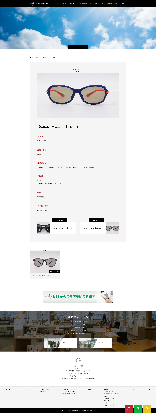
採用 (123, 3)
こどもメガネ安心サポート (68, 391)
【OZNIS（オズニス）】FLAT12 (41, 276)
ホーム (64, 3)
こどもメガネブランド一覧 (68, 394)
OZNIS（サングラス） (54, 271)
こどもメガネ (93, 3)
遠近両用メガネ (44, 391)
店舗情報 (109, 3)
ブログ (117, 3)
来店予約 (147, 410)
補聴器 (102, 3)
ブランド (72, 3)
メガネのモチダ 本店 (109, 391)
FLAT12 (95, 220)
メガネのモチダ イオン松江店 (111, 394)
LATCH (61, 220)
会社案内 (106, 396)
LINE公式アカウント (109, 403)
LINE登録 (138, 410)
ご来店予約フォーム (109, 398)
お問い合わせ (129, 410)
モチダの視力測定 (82, 3)
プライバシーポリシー (109, 405)
